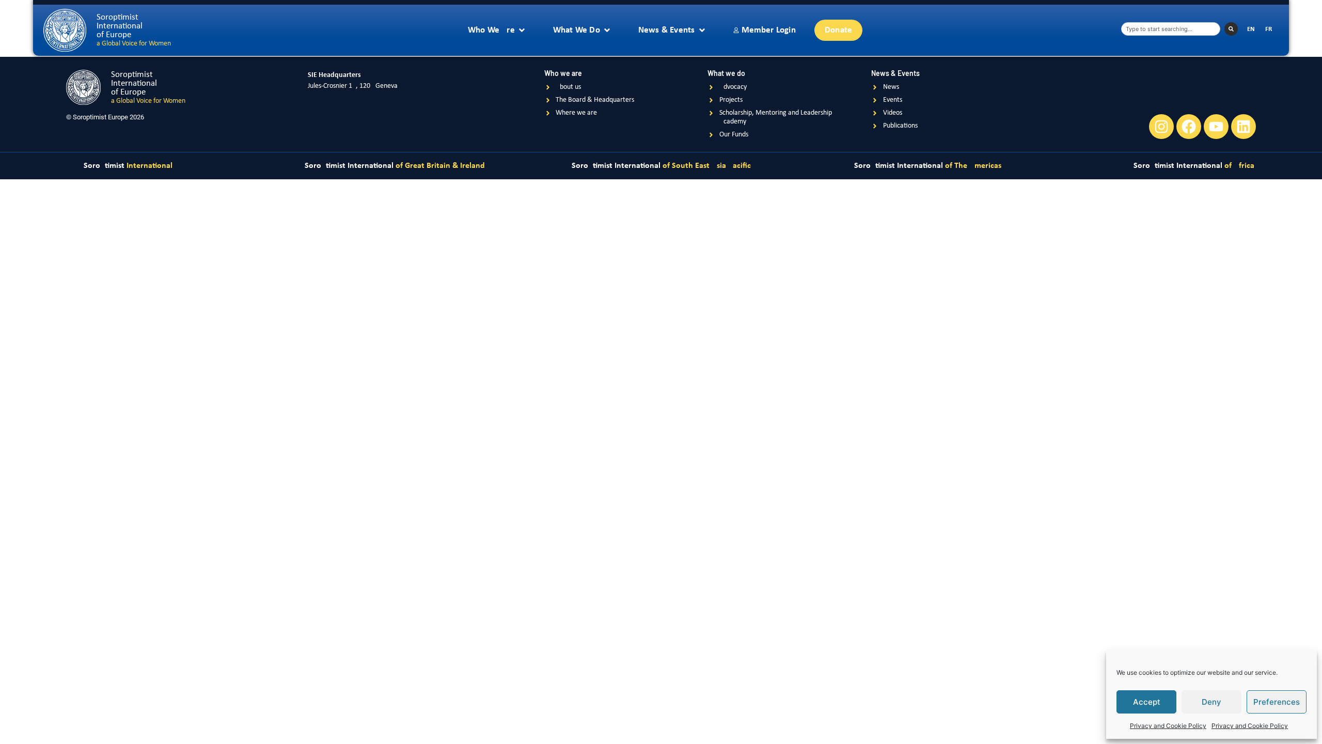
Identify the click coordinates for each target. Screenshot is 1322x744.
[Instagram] (1161, 126)
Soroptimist (128, 166)
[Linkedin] (1243, 126)
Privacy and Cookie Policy (1168, 726)
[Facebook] (1188, 126)
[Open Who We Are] (521, 30)
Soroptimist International (395, 166)
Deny (1211, 702)
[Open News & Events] (702, 30)
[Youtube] (1216, 126)
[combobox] (1170, 29)
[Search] (1231, 29)
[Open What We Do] (607, 30)
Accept (1146, 702)
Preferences (1276, 702)
